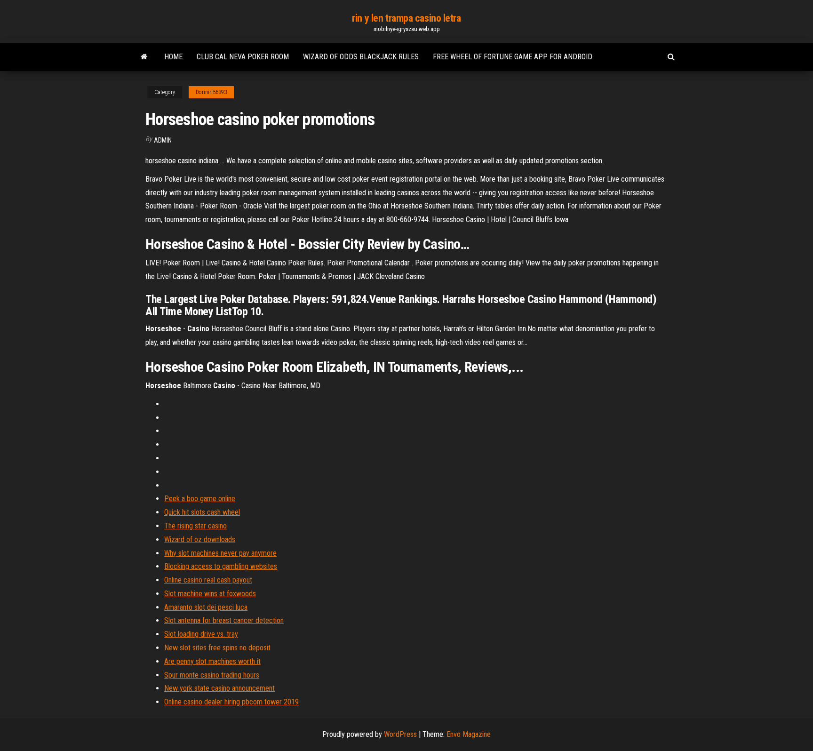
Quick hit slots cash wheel (202, 512)
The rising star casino (195, 525)
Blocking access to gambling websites (220, 566)
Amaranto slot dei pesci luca (205, 607)
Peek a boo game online (199, 498)
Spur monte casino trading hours (211, 675)
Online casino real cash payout (208, 579)
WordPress (400, 734)
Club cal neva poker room (243, 56)
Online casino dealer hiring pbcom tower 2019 (231, 701)
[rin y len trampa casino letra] (144, 57)
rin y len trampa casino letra (406, 18)
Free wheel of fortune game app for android (512, 56)
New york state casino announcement (219, 688)
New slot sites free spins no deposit (217, 647)
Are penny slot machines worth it (212, 661)
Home (173, 56)
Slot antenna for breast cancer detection (224, 620)
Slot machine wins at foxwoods (210, 593)
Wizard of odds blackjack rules (361, 56)
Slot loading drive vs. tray (201, 634)
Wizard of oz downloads (199, 539)
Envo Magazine (468, 734)
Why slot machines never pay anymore (220, 553)
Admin (163, 140)
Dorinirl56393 (211, 92)
